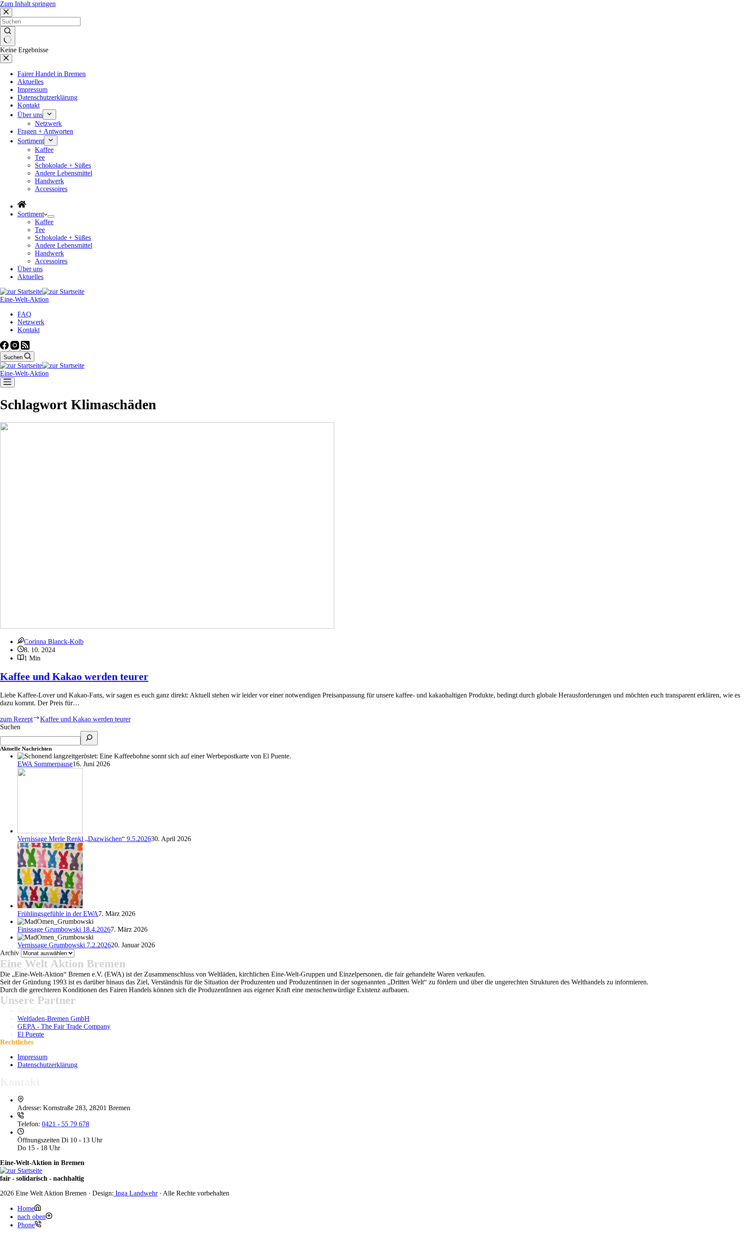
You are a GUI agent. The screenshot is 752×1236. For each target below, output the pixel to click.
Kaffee (44, 222)
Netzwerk (30, 322)
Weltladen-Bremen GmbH (53, 1018)
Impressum (32, 1057)
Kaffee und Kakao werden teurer (74, 676)
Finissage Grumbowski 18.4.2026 (64, 929)
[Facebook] (5, 347)
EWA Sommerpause (45, 764)
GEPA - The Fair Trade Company (64, 1026)
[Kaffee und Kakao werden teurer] (167, 626)
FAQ (24, 314)
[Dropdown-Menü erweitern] (50, 216)
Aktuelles (30, 276)
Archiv (9, 952)
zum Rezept (65, 719)
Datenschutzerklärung (47, 1064)
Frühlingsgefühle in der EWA (57, 913)
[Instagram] (15, 347)
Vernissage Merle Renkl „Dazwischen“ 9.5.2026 (84, 838)
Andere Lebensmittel (63, 245)
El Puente (30, 1034)
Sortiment (30, 214)
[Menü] (7, 382)
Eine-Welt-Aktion (24, 299)
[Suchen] (89, 738)
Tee (40, 229)
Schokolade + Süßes (63, 237)
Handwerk (49, 253)
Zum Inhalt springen (28, 3)
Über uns (30, 269)
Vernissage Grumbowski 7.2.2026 (64, 945)
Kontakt (28, 329)
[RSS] (25, 347)
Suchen (10, 727)
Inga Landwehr (136, 1193)
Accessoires (51, 261)
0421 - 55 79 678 (65, 1124)
